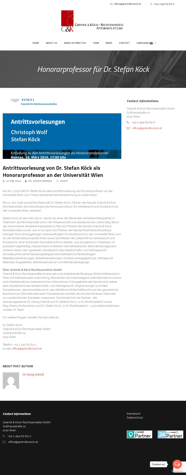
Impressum (134, 413)
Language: (143, 43)
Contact (124, 43)
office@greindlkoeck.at (127, 4)
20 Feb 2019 (13, 181)
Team (96, 43)
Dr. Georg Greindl (40, 181)
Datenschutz (135, 417)
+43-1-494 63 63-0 (143, 122)
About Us (51, 43)
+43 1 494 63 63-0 (164, 4)
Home (36, 43)
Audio (64, 181)
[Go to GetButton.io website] (177, 471)
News (109, 43)
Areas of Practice (75, 43)
